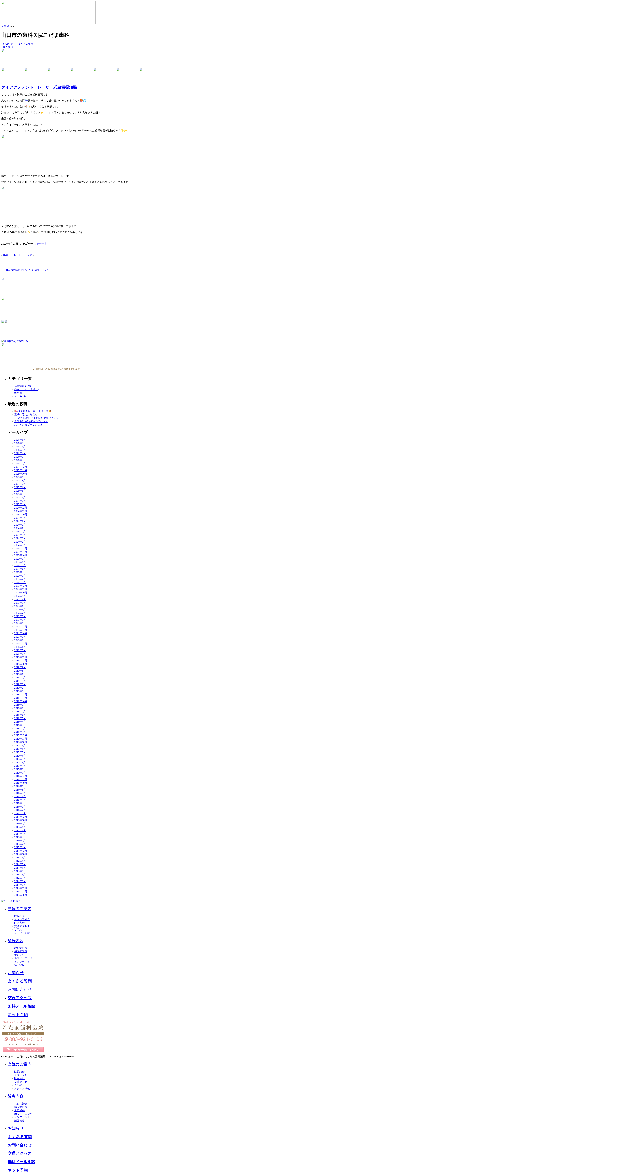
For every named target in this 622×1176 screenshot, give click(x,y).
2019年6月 (20, 674)
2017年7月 (20, 752)
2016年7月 (20, 793)
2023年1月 (20, 582)
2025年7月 (20, 484)
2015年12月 (20, 816)
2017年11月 (20, 738)
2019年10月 (20, 664)
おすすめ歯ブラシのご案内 (29, 424)
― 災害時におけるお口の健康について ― (38, 418)
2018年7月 (20, 711)
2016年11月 (20, 779)
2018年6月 (20, 715)
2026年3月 (20, 456)
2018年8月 (20, 708)
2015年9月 (20, 823)
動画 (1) (18, 392)
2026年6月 (20, 446)
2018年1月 (20, 732)
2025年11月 (20, 470)
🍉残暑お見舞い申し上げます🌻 (33, 411)
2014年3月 (20, 878)
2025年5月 (20, 490)
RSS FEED (14, 901)
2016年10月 (20, 782)
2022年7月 (20, 602)
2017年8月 (20, 748)
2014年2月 (20, 881)
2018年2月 (20, 728)
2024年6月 (20, 528)
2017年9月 (20, 745)
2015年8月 (20, 827)
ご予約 (18, 929)
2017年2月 (20, 769)
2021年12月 (20, 626)
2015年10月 (20, 820)
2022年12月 (20, 585)
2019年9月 (20, 667)
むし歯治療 (20, 948)
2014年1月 (20, 884)
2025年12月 (20, 467)
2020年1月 (20, 653)
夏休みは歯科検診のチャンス (31, 421)
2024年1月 (20, 545)
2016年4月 (20, 803)
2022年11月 (20, 589)
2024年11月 (20, 511)
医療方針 (19, 922)
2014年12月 (20, 850)
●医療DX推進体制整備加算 (46, 369)
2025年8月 (20, 480)
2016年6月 (20, 796)
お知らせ (8, 43)
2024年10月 (20, 514)
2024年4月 (20, 534)
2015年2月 (20, 844)
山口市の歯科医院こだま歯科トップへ (27, 270)
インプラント (22, 961)
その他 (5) (20, 396)
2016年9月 (20, 786)
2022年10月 (20, 592)
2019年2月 (20, 687)
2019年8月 (20, 670)
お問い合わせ (20, 989)
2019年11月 (20, 660)
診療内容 (15, 941)
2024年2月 (20, 541)
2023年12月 (20, 548)
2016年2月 (20, 810)
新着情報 (40, 243)
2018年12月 (20, 694)
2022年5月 (20, 609)
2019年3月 (20, 684)
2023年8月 (20, 562)
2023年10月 (20, 555)
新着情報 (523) (22, 386)
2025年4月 (20, 494)
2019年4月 (20, 681)
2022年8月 (20, 599)
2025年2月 (20, 501)
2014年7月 (20, 864)
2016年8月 (20, 789)
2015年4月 (20, 837)
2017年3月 (20, 765)
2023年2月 (20, 579)
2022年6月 (20, 606)
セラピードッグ (23, 255)
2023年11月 (20, 551)
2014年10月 (20, 854)
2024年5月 (20, 531)
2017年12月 (20, 735)
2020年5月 (20, 650)
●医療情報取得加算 (70, 369)
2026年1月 (20, 463)
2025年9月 (20, 477)
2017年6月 (20, 755)
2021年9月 (20, 636)
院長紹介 (19, 916)
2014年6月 (20, 867)
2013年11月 (20, 891)
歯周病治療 (20, 951)
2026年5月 (20, 450)
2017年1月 (20, 772)
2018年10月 (20, 701)
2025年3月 (20, 497)
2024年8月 (20, 521)
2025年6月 (20, 487)
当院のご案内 (19, 909)
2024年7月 (20, 524)
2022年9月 (20, 596)
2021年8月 (20, 640)
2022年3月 (20, 616)
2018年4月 (20, 721)
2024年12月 (20, 507)
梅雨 (5, 255)
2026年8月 (20, 439)
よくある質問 (25, 43)
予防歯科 (19, 954)
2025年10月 (20, 473)
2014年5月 (20, 871)
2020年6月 (20, 647)
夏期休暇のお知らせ (26, 414)
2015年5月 (20, 833)
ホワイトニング (23, 958)
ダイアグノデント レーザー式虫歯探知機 (39, 87)
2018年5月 (20, 718)
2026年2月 (20, 460)
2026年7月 (20, 443)
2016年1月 (20, 813)
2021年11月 (20, 630)
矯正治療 (19, 965)
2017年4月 (20, 762)
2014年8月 (20, 861)
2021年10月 (20, 633)
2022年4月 (20, 613)
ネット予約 (18, 1014)
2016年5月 (20, 799)
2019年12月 (20, 657)
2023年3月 (20, 575)
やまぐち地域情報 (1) (26, 389)
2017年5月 (20, 759)
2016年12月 (20, 776)
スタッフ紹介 (22, 919)
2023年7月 (20, 565)
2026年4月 (20, 453)
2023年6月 (20, 568)
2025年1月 (20, 504)
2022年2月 (20, 619)
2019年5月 (20, 677)
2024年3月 (20, 538)
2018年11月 (20, 698)
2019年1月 (20, 691)
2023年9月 (20, 558)
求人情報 (8, 47)
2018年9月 (20, 704)
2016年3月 (20, 806)
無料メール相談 (21, 1006)
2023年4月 (20, 572)
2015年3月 (20, 840)
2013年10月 (20, 895)
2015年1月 (20, 847)
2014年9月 (20, 857)
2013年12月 (20, 888)
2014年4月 (20, 874)
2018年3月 (20, 725)
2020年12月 (20, 643)
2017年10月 (20, 742)
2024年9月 (20, 518)
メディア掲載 (22, 933)
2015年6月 (20, 830)
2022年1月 (20, 623)
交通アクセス (22, 926)
